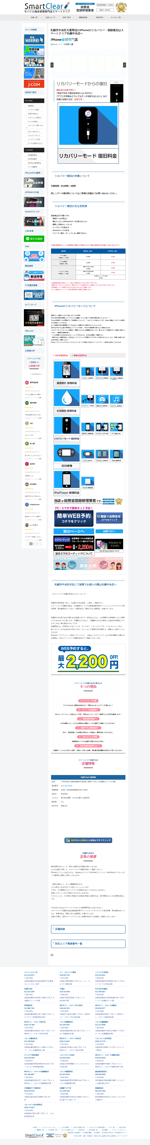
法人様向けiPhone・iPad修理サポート (114, 1132)
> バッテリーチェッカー (47, 1127)
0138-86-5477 (100, 1008)
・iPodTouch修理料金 (33, 163)
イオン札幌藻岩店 (66, 1022)
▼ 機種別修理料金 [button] (79, 355)
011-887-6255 (65, 1058)
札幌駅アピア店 (65, 1088)
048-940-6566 (100, 1074)
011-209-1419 (65, 1091)
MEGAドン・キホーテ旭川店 (70, 1038)
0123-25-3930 (65, 992)
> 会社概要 (104, 1130)
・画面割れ (30, 106)
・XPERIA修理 (31, 159)
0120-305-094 (29, 1058)
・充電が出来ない (32, 113)
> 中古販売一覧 (51, 1130)
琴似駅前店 (28, 1005)
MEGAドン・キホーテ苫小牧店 (71, 1005)
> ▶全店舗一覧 (92, 1130)
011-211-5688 (100, 1025)
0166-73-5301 (29, 1107)
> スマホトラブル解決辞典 (96, 1127)
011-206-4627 (65, 1025)
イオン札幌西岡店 (66, 1071)
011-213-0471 (29, 975)
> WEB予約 (80, 1130)
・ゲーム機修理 (31, 167)
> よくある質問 (63, 1127)
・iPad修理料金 (31, 155)
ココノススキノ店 (30, 972)
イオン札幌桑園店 (101, 1022)
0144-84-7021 (65, 1008)
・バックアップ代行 (33, 139)
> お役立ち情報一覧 (78, 1127)
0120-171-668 (29, 1025)
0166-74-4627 (65, 1041)
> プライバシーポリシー (118, 1130)
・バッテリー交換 (32, 109)
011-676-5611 (100, 975)
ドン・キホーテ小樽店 (68, 972)
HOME (35, 1127)
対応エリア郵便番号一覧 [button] (68, 943)
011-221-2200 (66, 786)
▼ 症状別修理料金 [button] (60, 355)
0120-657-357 (65, 975)
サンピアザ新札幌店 (31, 1055)
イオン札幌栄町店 (30, 1038)
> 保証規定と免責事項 (73, 1132)
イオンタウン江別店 (67, 1055)
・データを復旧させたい (34, 143)
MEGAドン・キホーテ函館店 (105, 1005)
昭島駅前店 (99, 1088)
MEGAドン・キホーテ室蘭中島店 (107, 1055)
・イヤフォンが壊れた (34, 117)
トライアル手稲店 (101, 972)
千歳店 (62, 989)
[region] (88, 64)
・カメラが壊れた (32, 121)
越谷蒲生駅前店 (101, 1071)
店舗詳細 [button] (60, 929)
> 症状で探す (121, 1127)
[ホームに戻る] (75, 7)
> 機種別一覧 (39, 1130)
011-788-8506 (29, 1041)
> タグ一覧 (111, 1127)
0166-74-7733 (100, 1041)
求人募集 (97, 1132)
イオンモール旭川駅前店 (33, 1104)
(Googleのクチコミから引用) (32, 397)
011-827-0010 (65, 1074)
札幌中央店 (28, 989)
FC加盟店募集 (87, 1132)
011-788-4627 (100, 992)
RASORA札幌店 (101, 989)
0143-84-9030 (100, 1058)
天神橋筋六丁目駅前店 (32, 1088)
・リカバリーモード (33, 135)
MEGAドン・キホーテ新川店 (35, 1022)
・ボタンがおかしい (33, 131)
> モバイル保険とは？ (66, 1130)
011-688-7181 (29, 1008)
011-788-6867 (29, 1074)
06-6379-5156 (29, 1091)
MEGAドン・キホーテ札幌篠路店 (36, 1071)
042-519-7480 (100, 1091)
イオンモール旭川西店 (103, 1038)
